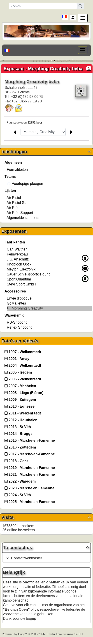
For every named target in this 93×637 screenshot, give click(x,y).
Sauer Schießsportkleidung (29, 274)
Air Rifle (13, 208)
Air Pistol (14, 198)
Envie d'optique (19, 298)
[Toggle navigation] (82, 50)
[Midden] (85, 268)
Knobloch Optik (19, 264)
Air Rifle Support (20, 213)
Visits (45, 517)
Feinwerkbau (17, 254)
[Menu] (83, 18)
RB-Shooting (17, 322)
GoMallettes (16, 303)
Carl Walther (17, 249)
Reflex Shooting (20, 327)
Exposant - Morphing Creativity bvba (43, 68)
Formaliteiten (17, 169)
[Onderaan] (85, 278)
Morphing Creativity (27, 308)
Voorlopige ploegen (27, 184)
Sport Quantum (19, 279)
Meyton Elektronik (21, 269)
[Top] (85, 258)
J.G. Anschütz (18, 259)
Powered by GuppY (15, 634)
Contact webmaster (26, 558)
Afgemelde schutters (23, 218)
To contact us (46, 547)
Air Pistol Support (21, 203)
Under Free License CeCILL (65, 634)
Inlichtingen (45, 151)
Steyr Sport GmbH (21, 284)
